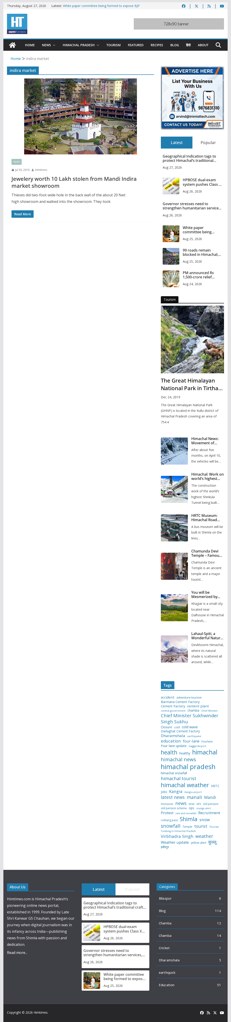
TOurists (214, 826)
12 (219, 923)
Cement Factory (173, 706)
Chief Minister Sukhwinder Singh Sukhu (189, 718)
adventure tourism (189, 697)
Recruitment (209, 812)
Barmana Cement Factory (180, 702)
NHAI (191, 804)
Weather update (175, 842)
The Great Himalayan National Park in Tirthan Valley (191, 384)
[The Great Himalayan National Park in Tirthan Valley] (192, 339)
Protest (167, 812)
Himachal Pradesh (79, 45)
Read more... (17, 952)
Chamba (165, 923)
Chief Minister (209, 710)
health (169, 752)
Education (167, 985)
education (171, 741)
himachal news (178, 759)
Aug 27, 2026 (172, 167)
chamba (193, 710)
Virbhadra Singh (177, 836)
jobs (164, 792)
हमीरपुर (165, 847)
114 (218, 910)
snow (204, 819)
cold (177, 727)
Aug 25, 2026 (192, 239)
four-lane (191, 741)
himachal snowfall (174, 773)
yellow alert (198, 843)
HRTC (215, 786)
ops (191, 808)
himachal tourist (178, 778)
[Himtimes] (12, 45)
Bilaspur (165, 898)
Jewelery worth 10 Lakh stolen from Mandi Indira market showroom (74, 182)
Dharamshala (173, 735)
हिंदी (188, 45)
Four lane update (174, 746)
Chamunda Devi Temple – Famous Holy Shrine (206, 553)
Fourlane (207, 741)
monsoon (167, 804)
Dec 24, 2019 (170, 397)
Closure (166, 727)
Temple (187, 827)
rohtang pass (169, 820)
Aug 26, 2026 (192, 191)
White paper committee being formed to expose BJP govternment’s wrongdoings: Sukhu (101, 8)
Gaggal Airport (197, 746)
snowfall (170, 826)
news (181, 803)
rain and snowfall (186, 813)
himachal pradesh (188, 766)
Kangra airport (193, 792)
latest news (173, 797)
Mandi (210, 797)
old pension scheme (174, 808)
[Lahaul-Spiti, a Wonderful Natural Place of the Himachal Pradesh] (174, 648)
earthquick (167, 972)
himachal (204, 752)
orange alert (203, 808)
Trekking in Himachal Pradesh (178, 831)
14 (219, 935)
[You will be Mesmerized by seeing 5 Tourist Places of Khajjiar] (174, 607)
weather (204, 836)
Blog (174, 45)
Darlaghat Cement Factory (180, 731)
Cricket (164, 948)
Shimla (188, 819)
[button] (53, 45)
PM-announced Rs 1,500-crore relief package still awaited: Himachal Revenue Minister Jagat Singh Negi (201, 275)
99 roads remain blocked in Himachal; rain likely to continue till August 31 (201, 252)
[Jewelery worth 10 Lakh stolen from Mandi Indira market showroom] (80, 116)
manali (194, 797)
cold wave (190, 727)
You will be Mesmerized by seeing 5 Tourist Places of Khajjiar (205, 594)
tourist (200, 826)
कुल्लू (212, 842)
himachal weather (185, 785)
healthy (184, 753)
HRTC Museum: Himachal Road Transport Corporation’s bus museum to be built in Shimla (206, 517)
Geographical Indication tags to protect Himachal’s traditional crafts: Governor (189, 158)
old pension (210, 804)
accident (167, 697)
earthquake (194, 736)
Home (30, 45)
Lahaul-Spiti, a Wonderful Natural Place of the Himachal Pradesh (207, 636)
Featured (135, 45)
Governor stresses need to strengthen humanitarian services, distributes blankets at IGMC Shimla (192, 206)
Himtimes (41, 170)
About (203, 45)
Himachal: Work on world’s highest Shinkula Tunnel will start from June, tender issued (207, 476)
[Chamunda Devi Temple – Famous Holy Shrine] (174, 566)
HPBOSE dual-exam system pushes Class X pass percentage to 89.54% (202, 182)
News (46, 45)
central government (173, 710)
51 (219, 985)
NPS (198, 804)
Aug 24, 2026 (192, 284)
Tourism (113, 45)
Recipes (157, 45)
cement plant (198, 706)
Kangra (175, 791)
